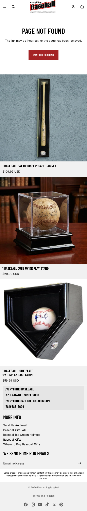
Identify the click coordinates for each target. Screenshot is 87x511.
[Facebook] (25, 504)
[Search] (13, 6)
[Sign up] (79, 463)
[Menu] (4, 6)
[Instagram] (32, 504)
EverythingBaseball (48, 487)
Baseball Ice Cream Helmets (21, 435)
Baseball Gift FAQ (14, 430)
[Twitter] (54, 504)
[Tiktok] (47, 504)
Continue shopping (43, 55)
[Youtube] (39, 504)
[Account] (73, 6)
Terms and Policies (43, 495)
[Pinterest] (61, 504)
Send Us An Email (15, 425)
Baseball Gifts (12, 439)
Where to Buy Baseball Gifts (21, 444)
